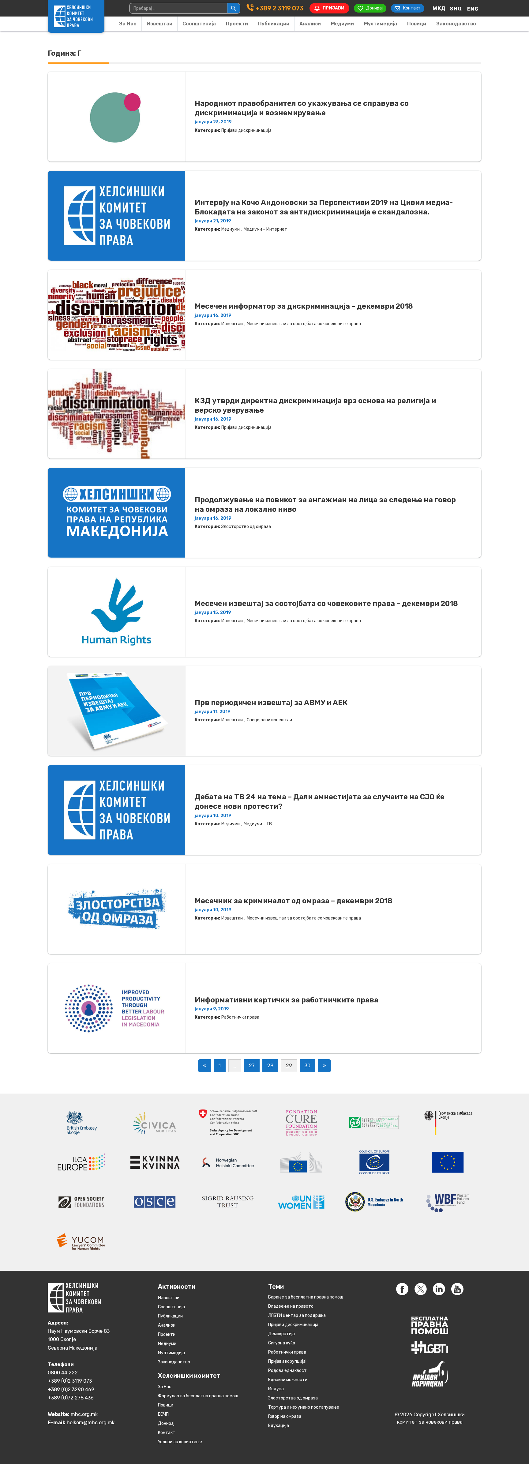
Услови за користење (180, 1441)
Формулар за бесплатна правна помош (198, 1396)
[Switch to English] (473, 8)
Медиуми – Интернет (265, 229)
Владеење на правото (290, 1306)
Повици (416, 24)
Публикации (273, 24)
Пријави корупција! (287, 1361)
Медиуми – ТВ (258, 824)
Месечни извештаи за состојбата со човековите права (304, 323)
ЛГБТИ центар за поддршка (297, 1315)
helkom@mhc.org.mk (90, 1422)
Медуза (276, 1389)
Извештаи (159, 24)
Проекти (237, 24)
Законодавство (456, 24)
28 (270, 1065)
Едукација (278, 1425)
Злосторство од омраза (246, 526)
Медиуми (342, 24)
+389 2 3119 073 (279, 8)
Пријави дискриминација (246, 130)
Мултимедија (380, 24)
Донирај (166, 1423)
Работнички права (240, 1017)
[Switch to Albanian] (456, 8)
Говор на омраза (284, 1416)
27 (252, 1065)
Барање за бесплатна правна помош (305, 1297)
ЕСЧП (163, 1414)
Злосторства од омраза (293, 1398)
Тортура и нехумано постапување (303, 1407)
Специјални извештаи (269, 720)
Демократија (281, 1333)
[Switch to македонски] (439, 8)
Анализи (310, 24)
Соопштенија (199, 24)
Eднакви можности (287, 1379)
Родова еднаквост (287, 1370)
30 (307, 1065)
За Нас (128, 24)
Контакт (166, 1432)
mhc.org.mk (84, 1414)
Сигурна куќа (281, 1343)
